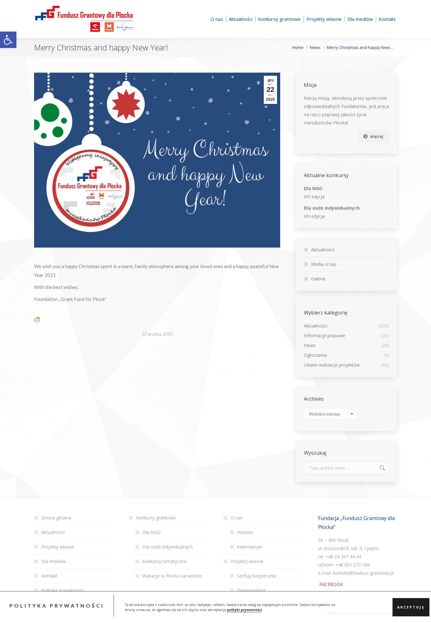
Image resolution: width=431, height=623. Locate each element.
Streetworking (251, 590)
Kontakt (49, 576)
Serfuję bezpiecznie (256, 576)
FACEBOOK (330, 584)
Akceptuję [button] (411, 607)
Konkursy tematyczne (164, 561)
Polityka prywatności (62, 590)
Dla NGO (151, 532)
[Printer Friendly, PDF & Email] (36, 319)
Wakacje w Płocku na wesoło (172, 576)
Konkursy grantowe (156, 518)
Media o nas (323, 264)
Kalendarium (250, 547)
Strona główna (56, 518)
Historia (245, 532)
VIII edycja (314, 216)
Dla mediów (53, 561)
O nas (237, 518)
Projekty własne (57, 547)
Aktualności (322, 250)
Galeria (318, 279)
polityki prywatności (244, 610)
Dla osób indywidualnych (167, 547)
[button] (8, 40)
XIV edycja (314, 197)
